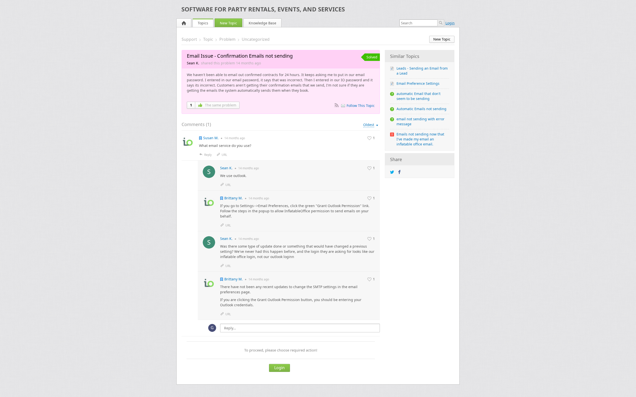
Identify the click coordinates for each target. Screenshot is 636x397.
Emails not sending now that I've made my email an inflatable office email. (420, 139)
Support (189, 39)
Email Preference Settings (418, 83)
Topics (203, 23)
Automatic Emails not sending (421, 108)
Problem (227, 39)
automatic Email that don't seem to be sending (418, 96)
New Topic (228, 23)
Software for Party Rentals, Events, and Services (263, 9)
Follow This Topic (361, 105)
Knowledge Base (262, 23)
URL (224, 155)
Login (450, 23)
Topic (208, 39)
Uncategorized (256, 39)
